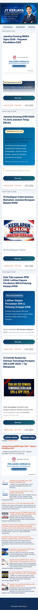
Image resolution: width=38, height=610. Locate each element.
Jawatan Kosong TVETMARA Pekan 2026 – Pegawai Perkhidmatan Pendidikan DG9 (22, 513)
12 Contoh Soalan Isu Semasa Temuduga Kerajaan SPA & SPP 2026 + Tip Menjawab (19, 362)
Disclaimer (31, 27)
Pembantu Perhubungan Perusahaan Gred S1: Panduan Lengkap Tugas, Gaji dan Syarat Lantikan (17, 537)
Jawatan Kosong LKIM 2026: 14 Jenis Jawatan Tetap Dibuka (19, 119)
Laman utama (11, 437)
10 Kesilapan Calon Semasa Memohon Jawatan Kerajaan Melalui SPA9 (19, 199)
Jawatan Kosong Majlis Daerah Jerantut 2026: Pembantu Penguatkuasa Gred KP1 (22, 560)
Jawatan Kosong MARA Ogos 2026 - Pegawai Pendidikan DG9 (16, 39)
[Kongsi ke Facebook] (31, 105)
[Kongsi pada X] (29, 105)
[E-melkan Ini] (25, 105)
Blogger (24, 606)
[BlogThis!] (27, 105)
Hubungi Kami (20, 27)
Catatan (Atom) (13, 440)
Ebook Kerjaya (7, 27)
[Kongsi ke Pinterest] (32, 105)
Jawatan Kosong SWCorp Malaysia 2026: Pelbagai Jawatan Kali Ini (22, 585)
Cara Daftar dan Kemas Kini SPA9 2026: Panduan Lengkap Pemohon (22, 550)
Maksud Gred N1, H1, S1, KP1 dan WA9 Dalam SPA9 (18, 503)
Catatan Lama (28, 437)
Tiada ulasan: (18, 105)
